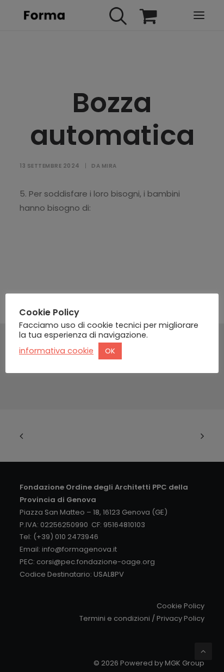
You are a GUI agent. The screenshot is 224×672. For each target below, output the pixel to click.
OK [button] (110, 351)
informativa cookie (56, 351)
